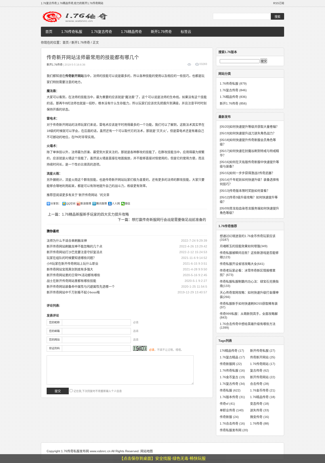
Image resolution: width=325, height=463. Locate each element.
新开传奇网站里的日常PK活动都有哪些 (73, 275)
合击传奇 (259, 383)
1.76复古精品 (232, 357)
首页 (48, 32)
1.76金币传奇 (262, 390)
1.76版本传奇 (232, 397)
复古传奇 (259, 370)
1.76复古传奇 (101, 32)
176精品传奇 (232, 350)
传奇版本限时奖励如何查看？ (245, 190)
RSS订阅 (278, 3)
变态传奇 (259, 403)
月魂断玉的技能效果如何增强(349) (244, 246)
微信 (127, 203)
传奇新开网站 (262, 357)
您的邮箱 (54, 331)
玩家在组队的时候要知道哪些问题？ (71, 258)
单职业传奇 (232, 410)
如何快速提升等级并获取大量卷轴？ (249, 126)
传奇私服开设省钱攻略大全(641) (242, 264)
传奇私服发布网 (234, 430)
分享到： (55, 203)
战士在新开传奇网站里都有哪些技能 (71, 281)
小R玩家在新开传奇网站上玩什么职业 (72, 263)
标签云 (186, 32)
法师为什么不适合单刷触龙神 (67, 240)
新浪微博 (85, 203)
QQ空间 (70, 203)
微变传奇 (259, 417)
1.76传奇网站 (262, 364)
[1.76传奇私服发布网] (76, 16)
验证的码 (54, 348)
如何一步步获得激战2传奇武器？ (247, 173)
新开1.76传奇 (161, 32)
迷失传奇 (259, 410)
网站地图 (146, 451)
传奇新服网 (231, 364)
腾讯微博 (101, 203)
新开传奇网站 (88, 195)
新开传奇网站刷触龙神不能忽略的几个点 (74, 246)
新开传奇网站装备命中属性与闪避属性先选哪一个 (81, 286)
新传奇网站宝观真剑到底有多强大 (70, 269)
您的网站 (54, 339)
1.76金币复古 (232, 377)
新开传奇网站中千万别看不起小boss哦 (73, 292)
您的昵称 (54, 322)
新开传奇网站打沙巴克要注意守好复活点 (74, 252)
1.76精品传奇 (131, 32)
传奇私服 (230, 390)
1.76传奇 (259, 423)
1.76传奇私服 (71, 32)
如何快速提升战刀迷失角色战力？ (248, 133)
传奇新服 (229, 417)
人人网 (116, 203)
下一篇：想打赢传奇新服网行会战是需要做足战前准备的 (162, 220)
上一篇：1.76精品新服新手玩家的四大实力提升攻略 (88, 214)
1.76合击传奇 (232, 423)
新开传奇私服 (262, 350)
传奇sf (227, 403)
